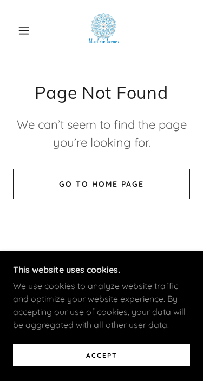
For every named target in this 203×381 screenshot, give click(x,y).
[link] (103, 30)
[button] (24, 30)
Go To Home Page (101, 184)
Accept (101, 355)
